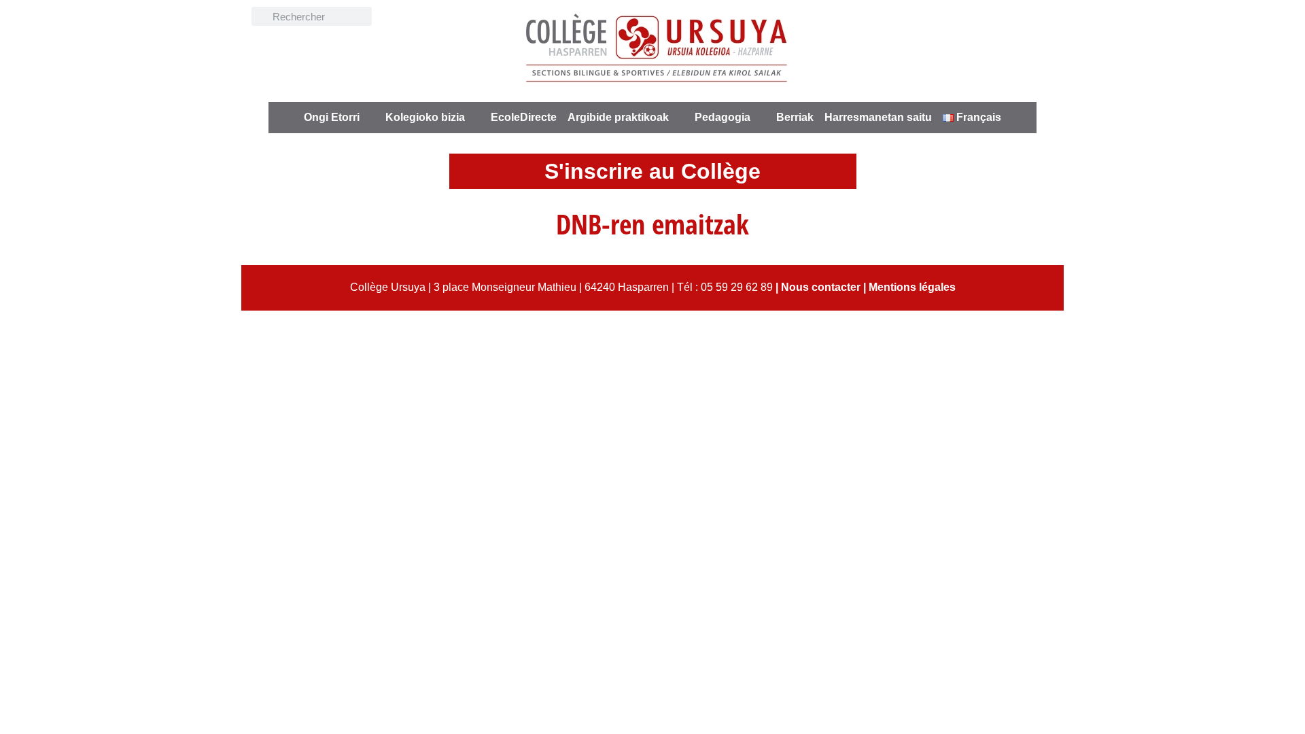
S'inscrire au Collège (652, 171)
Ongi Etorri (332, 117)
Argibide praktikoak (618, 117)
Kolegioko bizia (425, 117)
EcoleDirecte (524, 117)
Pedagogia (722, 117)
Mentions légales (912, 287)
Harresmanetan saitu (878, 117)
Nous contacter (820, 287)
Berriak (795, 117)
